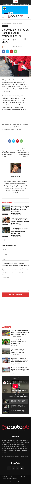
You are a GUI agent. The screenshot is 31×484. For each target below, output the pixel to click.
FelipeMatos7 (13, 478)
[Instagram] (13, 468)
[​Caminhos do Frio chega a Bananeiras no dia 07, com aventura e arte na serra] (6, 351)
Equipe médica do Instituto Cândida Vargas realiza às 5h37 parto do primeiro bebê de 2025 (20, 360)
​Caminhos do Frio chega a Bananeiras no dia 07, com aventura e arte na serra (18, 350)
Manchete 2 (8, 22)
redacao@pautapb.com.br (21, 456)
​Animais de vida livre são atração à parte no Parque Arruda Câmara (18, 341)
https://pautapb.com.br (15, 179)
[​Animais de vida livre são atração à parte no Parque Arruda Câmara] (6, 342)
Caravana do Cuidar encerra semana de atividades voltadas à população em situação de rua (20, 219)
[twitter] (17, 195)
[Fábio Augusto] (3, 47)
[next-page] (5, 240)
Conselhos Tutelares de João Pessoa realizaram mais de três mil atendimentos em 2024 (20, 369)
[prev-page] (3, 240)
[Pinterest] (11, 51)
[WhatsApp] (15, 51)
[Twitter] (7, 51)
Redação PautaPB (15, 213)
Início (3, 22)
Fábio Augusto (9, 46)
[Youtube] (22, 468)
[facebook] (14, 195)
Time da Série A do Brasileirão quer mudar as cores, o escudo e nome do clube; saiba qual (20, 332)
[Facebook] (3, 51)
